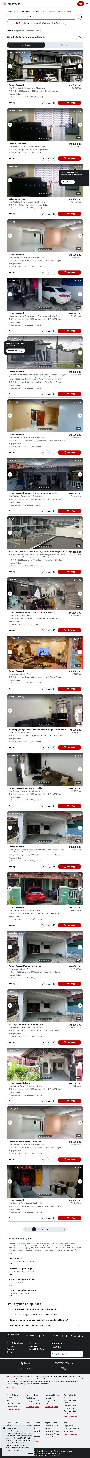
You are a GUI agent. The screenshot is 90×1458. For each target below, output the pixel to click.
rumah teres (44, 1245)
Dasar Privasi (54, 1451)
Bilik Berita (33, 1346)
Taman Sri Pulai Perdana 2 (32, 1261)
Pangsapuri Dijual (32, 1401)
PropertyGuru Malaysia (12, 1396)
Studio (11, 1283)
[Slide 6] (48, 79)
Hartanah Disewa (52, 1395)
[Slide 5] (46, 79)
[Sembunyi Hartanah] (74, 53)
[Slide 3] (43, 79)
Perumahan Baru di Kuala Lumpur (71, 1407)
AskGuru (10, 1400)
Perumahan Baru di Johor (71, 1401)
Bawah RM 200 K (14, 1272)
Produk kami (11, 1349)
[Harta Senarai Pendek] (79, 53)
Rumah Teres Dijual (33, 1404)
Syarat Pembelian (67, 1451)
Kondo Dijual (30, 1398)
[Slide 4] (44, 79)
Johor (44, 11)
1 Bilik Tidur (19, 1283)
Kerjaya (9, 1352)
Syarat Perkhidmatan (39, 1451)
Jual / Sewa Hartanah (71, 1429)
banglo (75, 1245)
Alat (65, 1423)
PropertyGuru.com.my (14, 1376)
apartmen (63, 1245)
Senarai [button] (28, 45)
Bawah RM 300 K (28, 1272)
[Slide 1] (39, 79)
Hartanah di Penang (52, 1434)
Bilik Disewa (49, 1404)
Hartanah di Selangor (52, 1431)
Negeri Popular (51, 1423)
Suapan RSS (68, 1431)
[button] (10, 30)
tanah (14, 1247)
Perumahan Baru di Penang (71, 1412)
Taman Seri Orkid (15, 1261)
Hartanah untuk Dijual (30, 11)
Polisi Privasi (25, 1438)
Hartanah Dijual (32, 1395)
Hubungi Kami (34, 1343)
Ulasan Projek (12, 1406)
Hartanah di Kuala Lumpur (51, 1427)
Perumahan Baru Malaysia (70, 1396)
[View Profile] (17, 52)
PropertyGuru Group (15, 1343)
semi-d (69, 1245)
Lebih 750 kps (13, 1293)
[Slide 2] (41, 79)
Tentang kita (11, 1346)
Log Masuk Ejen (69, 1426)
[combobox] (42, 17)
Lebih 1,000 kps (25, 1293)
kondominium (54, 1245)
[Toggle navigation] (87, 3)
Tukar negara (56, 1343)
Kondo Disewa (50, 1398)
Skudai (52, 11)
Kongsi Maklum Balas (36, 1349)
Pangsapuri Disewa (52, 1401)
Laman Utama (12, 11)
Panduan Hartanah (13, 1403)
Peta (65, 45)
